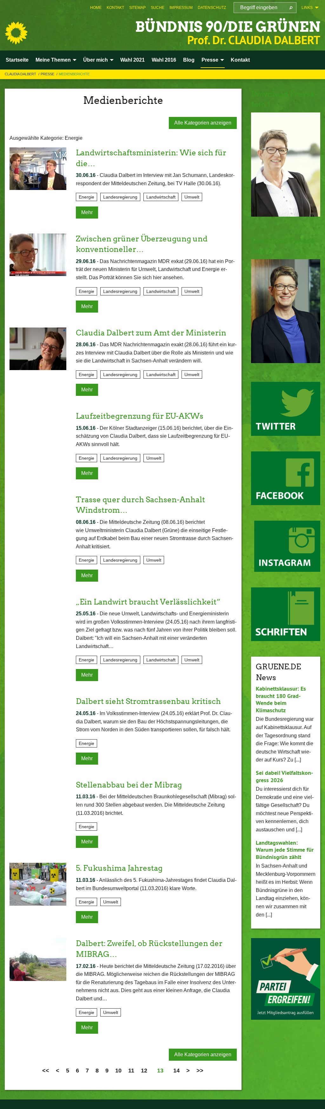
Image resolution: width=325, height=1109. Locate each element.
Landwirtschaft (161, 196)
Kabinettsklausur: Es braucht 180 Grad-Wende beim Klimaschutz (281, 699)
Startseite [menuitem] (17, 60)
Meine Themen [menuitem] (53, 60)
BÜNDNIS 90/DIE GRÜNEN (227, 26)
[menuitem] (96, 7)
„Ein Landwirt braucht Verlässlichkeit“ (148, 601)
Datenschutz (212, 7)
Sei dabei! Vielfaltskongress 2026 (284, 776)
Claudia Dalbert (21, 74)
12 (144, 1070)
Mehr (87, 212)
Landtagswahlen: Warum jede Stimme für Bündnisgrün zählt (285, 850)
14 (176, 1070)
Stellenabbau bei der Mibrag (129, 784)
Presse (48, 74)
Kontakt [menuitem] (240, 60)
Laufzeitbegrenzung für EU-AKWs (139, 416)
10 (118, 1070)
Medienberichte (74, 74)
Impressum (181, 7)
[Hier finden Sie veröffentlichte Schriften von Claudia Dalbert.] (286, 614)
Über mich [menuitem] (95, 60)
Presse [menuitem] (210, 60)
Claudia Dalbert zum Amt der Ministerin (151, 332)
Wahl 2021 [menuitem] (132, 60)
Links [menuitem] (307, 7)
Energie (86, 196)
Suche (157, 7)
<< (45, 1070)
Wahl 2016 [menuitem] (164, 60)
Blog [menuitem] (189, 60)
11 (131, 1070)
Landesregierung (120, 196)
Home (96, 7)
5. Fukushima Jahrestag (119, 868)
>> (199, 1070)
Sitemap (137, 7)
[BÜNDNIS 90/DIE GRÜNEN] (16, 33)
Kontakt (115, 7)
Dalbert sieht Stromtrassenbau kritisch (148, 701)
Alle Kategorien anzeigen (202, 122)
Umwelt (191, 196)
